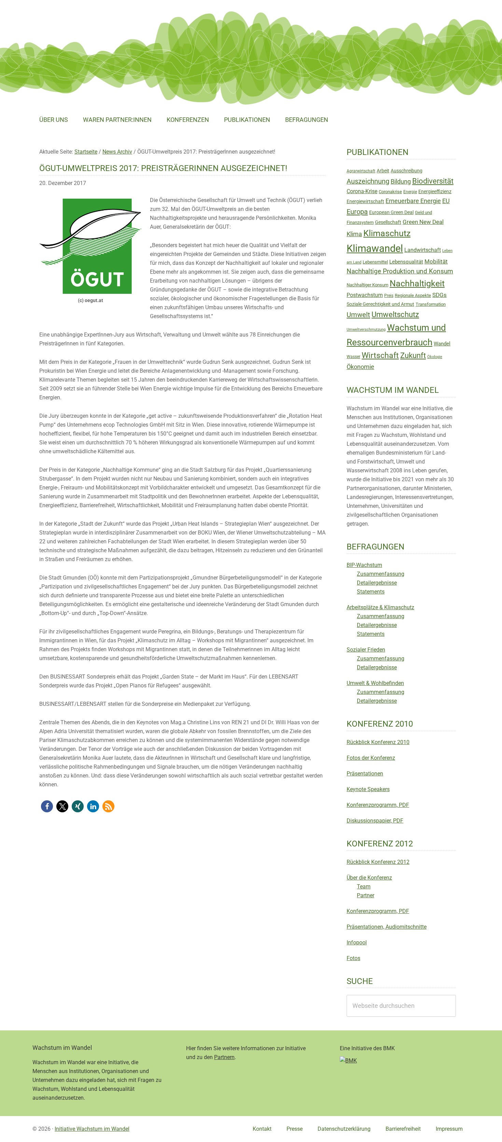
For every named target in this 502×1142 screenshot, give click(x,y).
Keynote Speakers (368, 789)
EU (446, 201)
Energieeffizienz (434, 191)
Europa (357, 212)
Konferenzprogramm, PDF (378, 805)
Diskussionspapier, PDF (375, 820)
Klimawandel (375, 248)
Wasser (353, 356)
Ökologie (434, 357)
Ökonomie (360, 366)
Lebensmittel (375, 262)
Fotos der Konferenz (371, 758)
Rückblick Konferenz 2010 (378, 742)
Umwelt (358, 315)
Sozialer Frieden (366, 649)
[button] (47, 806)
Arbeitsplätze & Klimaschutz (380, 607)
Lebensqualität (406, 262)
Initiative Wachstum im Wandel (92, 1129)
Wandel (442, 344)
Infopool (357, 942)
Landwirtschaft (422, 250)
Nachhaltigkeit (417, 283)
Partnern (224, 1057)
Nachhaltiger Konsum (367, 284)
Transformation (431, 304)
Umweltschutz (395, 314)
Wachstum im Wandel (83, 22)
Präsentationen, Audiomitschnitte (387, 927)
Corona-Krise (362, 191)
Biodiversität (433, 181)
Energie (410, 191)
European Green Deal (391, 212)
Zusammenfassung (380, 574)
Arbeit (383, 170)
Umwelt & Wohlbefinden (375, 683)
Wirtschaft (380, 355)
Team (364, 886)
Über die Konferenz (369, 877)
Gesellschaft (388, 222)
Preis (388, 295)
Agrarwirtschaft (361, 171)
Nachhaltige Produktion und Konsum (400, 271)
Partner (365, 895)
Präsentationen (365, 773)
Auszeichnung (368, 181)
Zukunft (413, 355)
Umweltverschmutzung (366, 329)
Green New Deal (423, 221)
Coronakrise (390, 191)
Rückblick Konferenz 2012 (378, 862)
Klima (354, 234)
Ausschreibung (406, 170)
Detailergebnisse (377, 583)
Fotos (353, 958)
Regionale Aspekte (413, 295)
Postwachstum (365, 295)
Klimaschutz (386, 233)
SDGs (439, 294)
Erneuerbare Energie (413, 200)
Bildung (401, 181)
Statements (371, 591)
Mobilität (436, 261)
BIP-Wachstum (364, 565)
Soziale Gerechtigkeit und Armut (380, 304)
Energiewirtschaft (365, 201)
